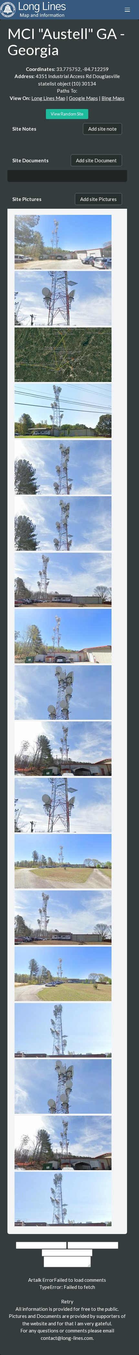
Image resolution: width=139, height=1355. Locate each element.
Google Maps (83, 98)
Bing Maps (113, 98)
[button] (127, 9)
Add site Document (96, 160)
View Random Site (67, 113)
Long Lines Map (48, 98)
